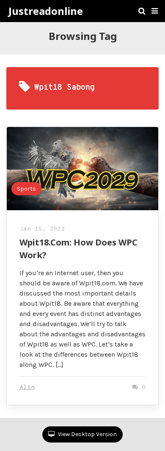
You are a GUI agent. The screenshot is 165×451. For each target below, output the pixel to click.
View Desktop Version (87, 434)
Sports (26, 188)
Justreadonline (45, 11)
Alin (27, 387)
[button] (154, 11)
